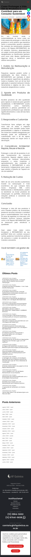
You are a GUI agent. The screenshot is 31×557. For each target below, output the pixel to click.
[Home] (15, 477)
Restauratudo (16, 505)
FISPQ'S (15, 506)
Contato (16, 508)
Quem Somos (15, 503)
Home (15, 501)
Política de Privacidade (15, 546)
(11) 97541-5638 (14, 517)
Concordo (15, 551)
